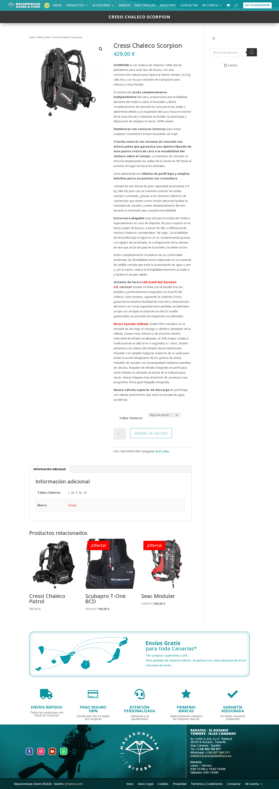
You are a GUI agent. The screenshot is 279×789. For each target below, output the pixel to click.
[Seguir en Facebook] (29, 751)
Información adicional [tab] (49, 469)
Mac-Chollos (145, 6)
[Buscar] (252, 52)
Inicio (57, 6)
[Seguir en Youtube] (52, 751)
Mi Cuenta (210, 6)
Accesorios (101, 6)
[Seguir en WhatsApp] (63, 751)
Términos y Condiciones (207, 783)
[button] (100, 49)
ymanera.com (74, 784)
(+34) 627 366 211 (217, 752)
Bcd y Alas (44, 37)
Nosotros (168, 6)
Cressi (72, 505)
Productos (75, 6)
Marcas (124, 6)
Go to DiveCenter (257, 5)
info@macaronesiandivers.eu (210, 756)
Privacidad (179, 783)
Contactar (189, 6)
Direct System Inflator (131, 324)
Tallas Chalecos (130, 418)
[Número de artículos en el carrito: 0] (213, 38)
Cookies (163, 783)
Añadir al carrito (151, 433)
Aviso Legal (145, 783)
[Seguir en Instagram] (41, 751)
